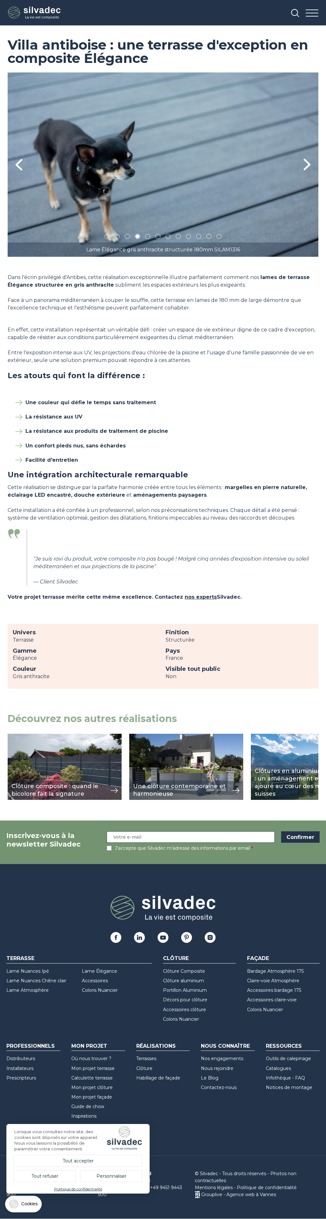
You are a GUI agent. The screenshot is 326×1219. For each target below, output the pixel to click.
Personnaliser (111, 1176)
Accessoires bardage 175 (274, 990)
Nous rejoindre (217, 1068)
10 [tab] (199, 238)
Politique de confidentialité (267, 1187)
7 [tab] (168, 238)
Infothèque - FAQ (285, 1078)
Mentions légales (214, 1187)
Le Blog (209, 1078)
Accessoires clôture (184, 1009)
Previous (19, 165)
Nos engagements (222, 1058)
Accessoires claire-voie (272, 1000)
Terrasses (146, 1058)
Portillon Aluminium (185, 990)
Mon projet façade (91, 1097)
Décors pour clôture (185, 1000)
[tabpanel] (163, 164)
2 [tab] (117, 238)
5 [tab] (147, 238)
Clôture (176, 958)
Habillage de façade (158, 1078)
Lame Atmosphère (27, 990)
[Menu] (312, 13)
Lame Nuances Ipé (27, 971)
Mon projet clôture (92, 1087)
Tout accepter (78, 1161)
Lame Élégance (99, 971)
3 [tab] (127, 238)
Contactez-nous (219, 1087)
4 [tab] (137, 238)
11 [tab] (209, 238)
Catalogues (278, 1068)
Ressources (284, 1046)
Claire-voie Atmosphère (273, 981)
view (13, 737)
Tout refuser (45, 1176)
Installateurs (19, 1068)
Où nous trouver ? (91, 1058)
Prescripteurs (21, 1078)
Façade (258, 958)
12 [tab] (219, 238)
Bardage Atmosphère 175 (275, 971)
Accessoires (95, 981)
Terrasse (20, 958)
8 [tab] (178, 238)
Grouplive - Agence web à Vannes (238, 1194)
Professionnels (30, 1046)
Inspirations (83, 1116)
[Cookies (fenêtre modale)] (24, 1205)
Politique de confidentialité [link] (78, 1189)
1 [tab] (107, 238)
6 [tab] (158, 238)
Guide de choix (87, 1106)
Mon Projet (89, 1046)
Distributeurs (20, 1058)
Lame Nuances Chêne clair (36, 981)
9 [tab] (188, 238)
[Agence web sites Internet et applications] (197, 1194)
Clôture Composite (184, 971)
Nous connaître (225, 1046)
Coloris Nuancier (100, 990)
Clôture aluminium (183, 981)
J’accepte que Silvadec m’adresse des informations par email (182, 848)
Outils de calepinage (288, 1058)
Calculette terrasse (92, 1078)
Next (307, 164)
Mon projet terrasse (93, 1068)
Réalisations (156, 1046)
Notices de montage (289, 1087)
